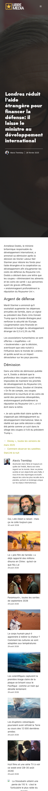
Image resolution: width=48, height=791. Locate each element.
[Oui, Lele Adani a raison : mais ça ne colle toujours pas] (24, 513)
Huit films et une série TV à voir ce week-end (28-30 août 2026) (24, 767)
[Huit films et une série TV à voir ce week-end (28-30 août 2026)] (24, 759)
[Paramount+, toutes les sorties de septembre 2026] (24, 592)
